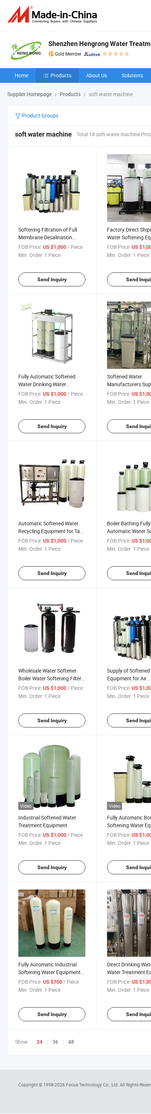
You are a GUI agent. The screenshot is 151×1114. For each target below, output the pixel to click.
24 (40, 1042)
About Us (96, 75)
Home (21, 75)
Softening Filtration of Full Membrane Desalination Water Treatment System (47, 237)
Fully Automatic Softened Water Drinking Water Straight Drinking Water (47, 384)
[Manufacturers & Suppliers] (53, 14)
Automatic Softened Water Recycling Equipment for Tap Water (50, 531)
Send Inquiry (52, 279)
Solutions (132, 75)
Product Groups (39, 115)
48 (71, 1041)
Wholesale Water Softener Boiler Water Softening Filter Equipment (49, 678)
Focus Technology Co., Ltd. (93, 1084)
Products (61, 75)
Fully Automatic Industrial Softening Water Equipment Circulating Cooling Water (49, 972)
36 (55, 1041)
